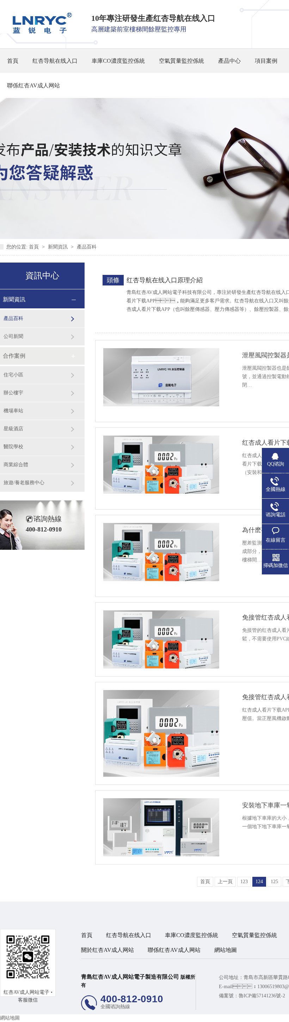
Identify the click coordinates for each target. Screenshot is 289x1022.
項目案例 (266, 61)
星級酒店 (13, 428)
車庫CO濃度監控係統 (118, 61)
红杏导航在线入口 (55, 61)
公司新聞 (13, 336)
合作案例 (14, 356)
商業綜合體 (16, 464)
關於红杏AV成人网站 (107, 950)
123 (244, 881)
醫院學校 (13, 446)
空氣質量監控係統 (181, 61)
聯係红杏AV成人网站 (33, 85)
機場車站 (13, 410)
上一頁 (225, 881)
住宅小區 (13, 374)
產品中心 (229, 61)
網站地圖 (225, 950)
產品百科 (87, 247)
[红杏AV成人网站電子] (40, 32)
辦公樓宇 (13, 392)
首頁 (12, 61)
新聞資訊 (58, 247)
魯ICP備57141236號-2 (262, 995)
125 (274, 881)
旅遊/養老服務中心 (24, 482)
